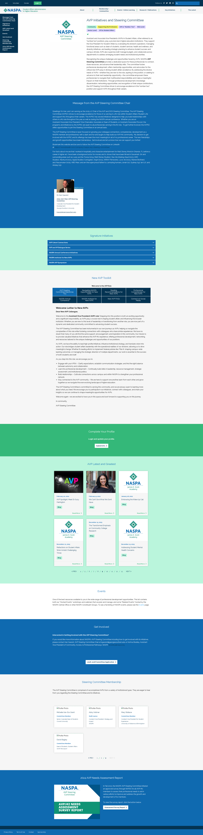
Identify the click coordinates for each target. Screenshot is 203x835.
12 (117, 571)
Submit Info (100, 446)
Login (37, 3)
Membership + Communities (104, 10)
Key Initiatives (170, 10)
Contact (31, 832)
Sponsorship (42, 832)
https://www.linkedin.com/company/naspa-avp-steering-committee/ (82, 147)
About (82, 10)
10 (107, 571)
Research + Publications (148, 10)
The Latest (192, 10)
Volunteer (16, 3)
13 (122, 571)
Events (141, 605)
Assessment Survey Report (115, 807)
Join (6, 3)
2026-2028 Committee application (100, 662)
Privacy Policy (8, 832)
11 (112, 571)
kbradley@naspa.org (117, 645)
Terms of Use (20, 832)
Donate (26, 3)
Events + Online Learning (126, 10)
